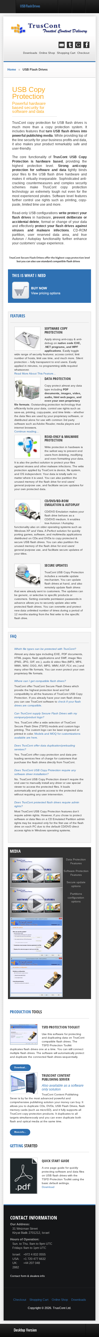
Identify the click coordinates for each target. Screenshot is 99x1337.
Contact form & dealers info (27, 1275)
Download (48, 1186)
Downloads (30, 52)
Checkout (83, 52)
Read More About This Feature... (35, 373)
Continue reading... (26, 431)
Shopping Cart (66, 52)
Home (11, 69)
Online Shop (47, 52)
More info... (20, 1132)
